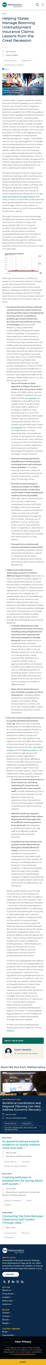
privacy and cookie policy (24, 1354)
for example (30, 398)
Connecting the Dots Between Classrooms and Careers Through (23, 1219)
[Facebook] (9, 1281)
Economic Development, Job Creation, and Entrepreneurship (20, 1128)
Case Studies (8, 1335)
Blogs (4, 1331)
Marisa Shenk (11, 1192)
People (5, 1323)
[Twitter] (4, 1281)
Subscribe (10, 1274)
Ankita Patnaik (19, 1195)
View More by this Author (27, 1053)
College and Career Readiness (15, 1166)
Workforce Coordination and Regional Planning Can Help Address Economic (21, 1106)
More (7, 69)
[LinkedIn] (13, 1281)
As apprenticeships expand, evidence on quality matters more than (21, 1145)
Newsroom (7, 1300)
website (10, 1030)
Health (28, 1200)
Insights (6, 1297)
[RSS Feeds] (22, 1281)
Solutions (6, 1304)
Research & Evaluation (12, 1200)
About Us (6, 1290)
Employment (26, 60)
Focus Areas (7, 1293)
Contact (6, 1316)
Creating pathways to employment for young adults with (22, 1180)
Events (5, 1319)
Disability (7, 1205)
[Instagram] (18, 1281)
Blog (4, 14)
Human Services (10, 60)
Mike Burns (11, 1156)
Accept (23, 1362)
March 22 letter (29, 750)
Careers (5, 1312)
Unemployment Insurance (13, 65)
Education (25, 1162)
